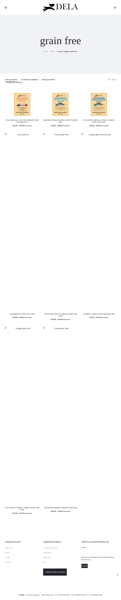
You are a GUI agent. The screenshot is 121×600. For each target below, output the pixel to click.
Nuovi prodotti (48, 79)
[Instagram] (115, 588)
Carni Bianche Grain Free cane (22, 314)
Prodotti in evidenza (29, 79)
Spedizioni (47, 557)
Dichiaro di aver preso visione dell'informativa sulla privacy (97, 558)
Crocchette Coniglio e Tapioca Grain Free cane (22, 508)
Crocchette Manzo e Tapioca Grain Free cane (60, 315)
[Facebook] (110, 588)
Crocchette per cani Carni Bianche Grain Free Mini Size (22, 121)
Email (83, 547)
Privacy (7, 553)
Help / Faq (8, 548)
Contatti (8, 562)
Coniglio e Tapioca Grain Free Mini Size (99, 314)
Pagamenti (47, 553)
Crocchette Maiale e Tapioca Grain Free (60, 507)
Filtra (113, 79)
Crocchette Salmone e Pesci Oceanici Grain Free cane (99, 121)
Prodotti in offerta (14, 82)
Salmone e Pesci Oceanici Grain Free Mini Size (60, 121)
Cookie (7, 557)
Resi (44, 562)
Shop (52, 51)
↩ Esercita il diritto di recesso (54, 572)
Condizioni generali (50, 548)
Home (45, 51)
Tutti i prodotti (11, 79)
